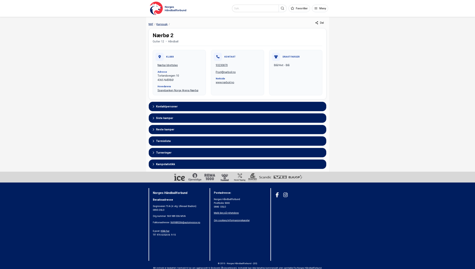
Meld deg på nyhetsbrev (226, 212)
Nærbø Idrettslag (168, 65)
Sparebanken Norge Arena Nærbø (178, 90)
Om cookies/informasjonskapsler (232, 220)
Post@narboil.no (226, 72)
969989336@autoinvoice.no (185, 222)
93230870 (222, 65)
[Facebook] (277, 194)
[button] (283, 8)
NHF (151, 24)
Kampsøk (162, 24)
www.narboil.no (225, 82)
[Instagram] (285, 194)
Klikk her (165, 231)
